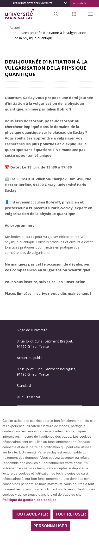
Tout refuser (71, 514)
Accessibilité (80, 3)
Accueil (15, 27)
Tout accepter (31, 514)
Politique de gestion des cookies (29, 500)
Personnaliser (50, 526)
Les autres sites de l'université (32, 3)
